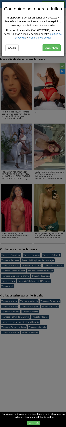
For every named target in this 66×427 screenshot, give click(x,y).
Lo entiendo (34, 422)
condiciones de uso (40, 37)
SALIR (12, 47)
